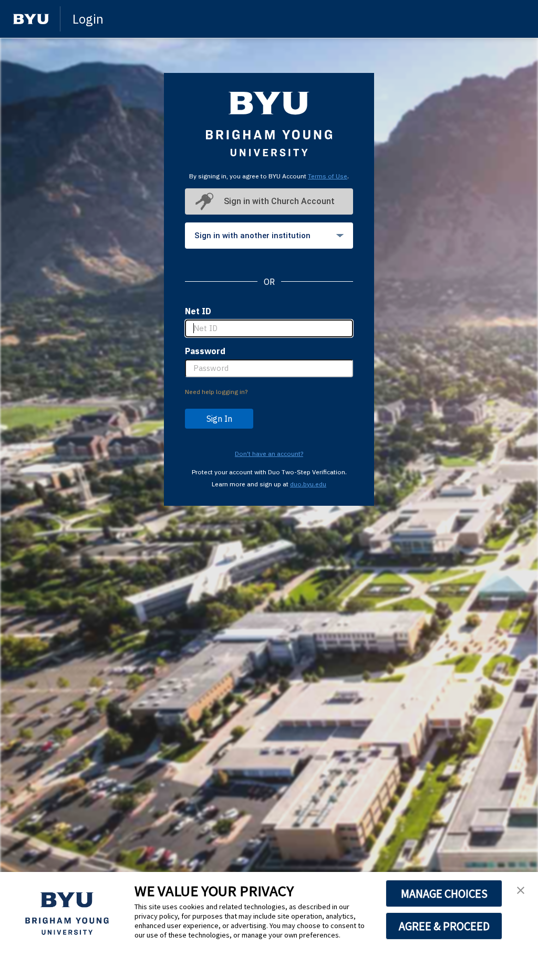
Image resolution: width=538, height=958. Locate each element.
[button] (520, 891)
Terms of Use (327, 176)
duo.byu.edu (308, 484)
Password (205, 351)
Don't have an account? (269, 453)
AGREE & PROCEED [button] (444, 926)
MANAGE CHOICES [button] (444, 893)
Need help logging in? (216, 392)
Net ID (198, 311)
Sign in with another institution (252, 235)
